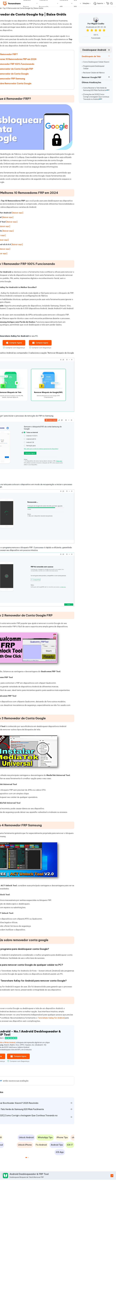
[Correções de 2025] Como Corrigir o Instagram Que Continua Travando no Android (96, 96)
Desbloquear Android (94, 49)
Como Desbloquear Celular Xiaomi (96, 62)
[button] (26, 1157)
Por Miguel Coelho (96, 24)
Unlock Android (26, 1137)
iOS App (60, 1152)
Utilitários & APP (64, 3)
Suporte (100, 3)
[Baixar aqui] (17, 213)
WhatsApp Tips (45, 1137)
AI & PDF (75, 3)
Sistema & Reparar (26, 3)
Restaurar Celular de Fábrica (93, 73)
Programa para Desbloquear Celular (93, 67)
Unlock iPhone (25, 1144)
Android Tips (57, 1144)
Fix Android (41, 1144)
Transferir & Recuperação (43, 3)
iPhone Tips (62, 1137)
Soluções (86, 3)
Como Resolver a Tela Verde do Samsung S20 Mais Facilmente (95, 89)
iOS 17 (70, 1144)
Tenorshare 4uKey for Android (51, 1018)
